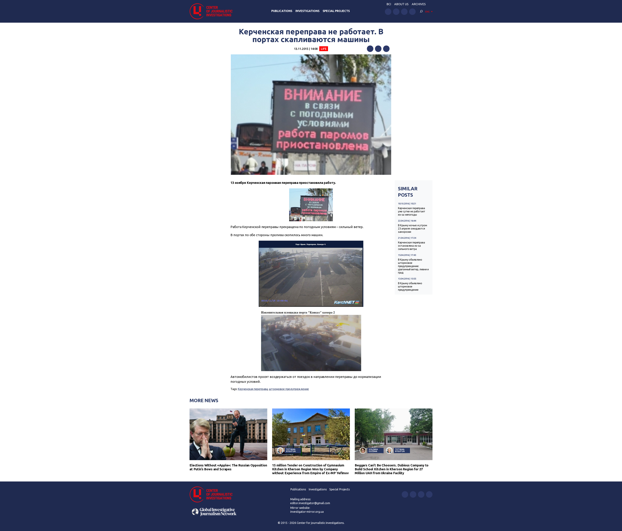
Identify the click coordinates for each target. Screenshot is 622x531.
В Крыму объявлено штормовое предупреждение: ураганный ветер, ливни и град (413, 266)
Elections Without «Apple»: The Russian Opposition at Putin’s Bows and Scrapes (228, 467)
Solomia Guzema (373, 450)
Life (323, 48)
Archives (419, 4)
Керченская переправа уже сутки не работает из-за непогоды (411, 211)
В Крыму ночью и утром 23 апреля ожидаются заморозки (412, 228)
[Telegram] (386, 48)
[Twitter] (378, 48)
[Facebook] (370, 48)
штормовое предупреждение (289, 389)
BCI (388, 4)
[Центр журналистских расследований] (213, 11)
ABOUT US (401, 4)
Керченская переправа (253, 389)
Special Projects (336, 10)
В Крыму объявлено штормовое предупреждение (410, 286)
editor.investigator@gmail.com (310, 503)
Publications (281, 10)
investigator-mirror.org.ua (307, 511)
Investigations (307, 10)
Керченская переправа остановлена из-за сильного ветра (411, 245)
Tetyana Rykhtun (291, 450)
